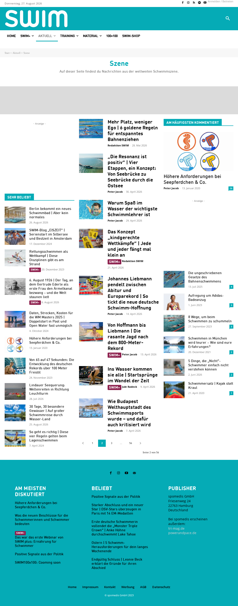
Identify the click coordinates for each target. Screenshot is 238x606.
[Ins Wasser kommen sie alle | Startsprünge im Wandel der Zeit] (91, 375)
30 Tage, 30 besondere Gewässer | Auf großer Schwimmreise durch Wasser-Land (47, 412)
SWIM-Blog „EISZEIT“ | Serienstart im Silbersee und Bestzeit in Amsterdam (50, 234)
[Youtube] (205, 3)
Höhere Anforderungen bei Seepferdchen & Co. (50, 340)
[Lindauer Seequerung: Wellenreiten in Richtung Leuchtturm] (15, 391)
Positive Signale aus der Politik (39, 554)
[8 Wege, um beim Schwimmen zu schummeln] (174, 323)
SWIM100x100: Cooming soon (38, 562)
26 (231, 188)
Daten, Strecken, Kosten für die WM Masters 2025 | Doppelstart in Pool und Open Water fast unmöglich (51, 319)
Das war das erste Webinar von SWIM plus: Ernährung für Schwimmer (39, 541)
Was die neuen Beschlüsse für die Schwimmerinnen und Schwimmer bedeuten (42, 519)
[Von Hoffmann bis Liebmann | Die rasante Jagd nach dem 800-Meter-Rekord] (91, 331)
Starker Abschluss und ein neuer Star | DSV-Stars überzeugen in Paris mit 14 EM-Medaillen (118, 509)
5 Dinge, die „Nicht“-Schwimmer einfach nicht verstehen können (208, 365)
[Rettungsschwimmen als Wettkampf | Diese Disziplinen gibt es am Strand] (15, 257)
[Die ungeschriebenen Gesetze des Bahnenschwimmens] (174, 279)
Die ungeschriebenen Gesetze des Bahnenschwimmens (205, 277)
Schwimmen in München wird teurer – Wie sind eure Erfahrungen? (210, 342)
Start (7, 52)
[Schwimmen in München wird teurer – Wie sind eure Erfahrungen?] (174, 344)
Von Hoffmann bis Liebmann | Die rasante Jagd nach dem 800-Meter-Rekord (128, 336)
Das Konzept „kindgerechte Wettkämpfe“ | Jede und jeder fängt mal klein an (129, 243)
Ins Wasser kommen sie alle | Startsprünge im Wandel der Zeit (133, 375)
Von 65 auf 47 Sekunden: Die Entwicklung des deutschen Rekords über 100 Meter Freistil (51, 365)
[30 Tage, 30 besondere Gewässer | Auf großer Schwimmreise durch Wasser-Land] (15, 412)
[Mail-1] (134, 473)
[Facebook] (182, 3)
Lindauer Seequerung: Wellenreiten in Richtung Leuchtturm (49, 389)
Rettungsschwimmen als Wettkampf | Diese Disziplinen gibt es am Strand (48, 257)
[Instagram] (188, 3)
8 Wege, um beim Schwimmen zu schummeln (210, 319)
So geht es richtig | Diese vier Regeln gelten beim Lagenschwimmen (48, 436)
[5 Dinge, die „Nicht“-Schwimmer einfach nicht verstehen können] (174, 367)
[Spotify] (199, 3)
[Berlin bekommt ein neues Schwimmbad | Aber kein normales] (15, 215)
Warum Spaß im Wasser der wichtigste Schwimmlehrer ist (132, 209)
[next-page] (140, 443)
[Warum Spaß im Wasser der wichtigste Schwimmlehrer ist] (91, 209)
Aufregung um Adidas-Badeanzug (206, 297)
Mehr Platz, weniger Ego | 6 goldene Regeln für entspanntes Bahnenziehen (133, 130)
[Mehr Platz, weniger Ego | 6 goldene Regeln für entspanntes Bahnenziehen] (91, 128)
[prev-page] (83, 443)
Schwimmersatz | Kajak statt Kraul (210, 385)
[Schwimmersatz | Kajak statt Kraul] (174, 389)
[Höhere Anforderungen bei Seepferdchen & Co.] (15, 344)
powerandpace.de (182, 533)
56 (130, 443)
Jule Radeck (129, 386)
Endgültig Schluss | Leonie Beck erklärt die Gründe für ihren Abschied (117, 563)
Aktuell (16, 52)
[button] (227, 18)
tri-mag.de (176, 528)
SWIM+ (35, 269)
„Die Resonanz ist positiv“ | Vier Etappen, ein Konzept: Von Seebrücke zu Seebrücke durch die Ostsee (132, 171)
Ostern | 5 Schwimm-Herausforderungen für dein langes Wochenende (120, 546)
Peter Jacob (115, 191)
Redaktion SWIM (118, 145)
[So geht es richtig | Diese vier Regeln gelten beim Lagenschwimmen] (15, 438)
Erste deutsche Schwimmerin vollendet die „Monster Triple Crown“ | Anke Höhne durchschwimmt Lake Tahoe (115, 527)
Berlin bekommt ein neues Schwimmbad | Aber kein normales (50, 212)
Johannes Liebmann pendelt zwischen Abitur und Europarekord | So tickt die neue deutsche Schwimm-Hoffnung (133, 293)
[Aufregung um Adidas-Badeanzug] (174, 301)
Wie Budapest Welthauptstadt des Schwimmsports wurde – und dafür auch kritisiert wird (129, 413)
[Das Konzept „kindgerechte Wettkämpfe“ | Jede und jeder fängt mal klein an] (91, 238)
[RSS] (194, 3)
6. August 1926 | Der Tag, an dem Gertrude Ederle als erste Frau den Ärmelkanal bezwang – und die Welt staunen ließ (51, 288)
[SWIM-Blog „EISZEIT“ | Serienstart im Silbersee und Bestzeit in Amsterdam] (15, 236)
